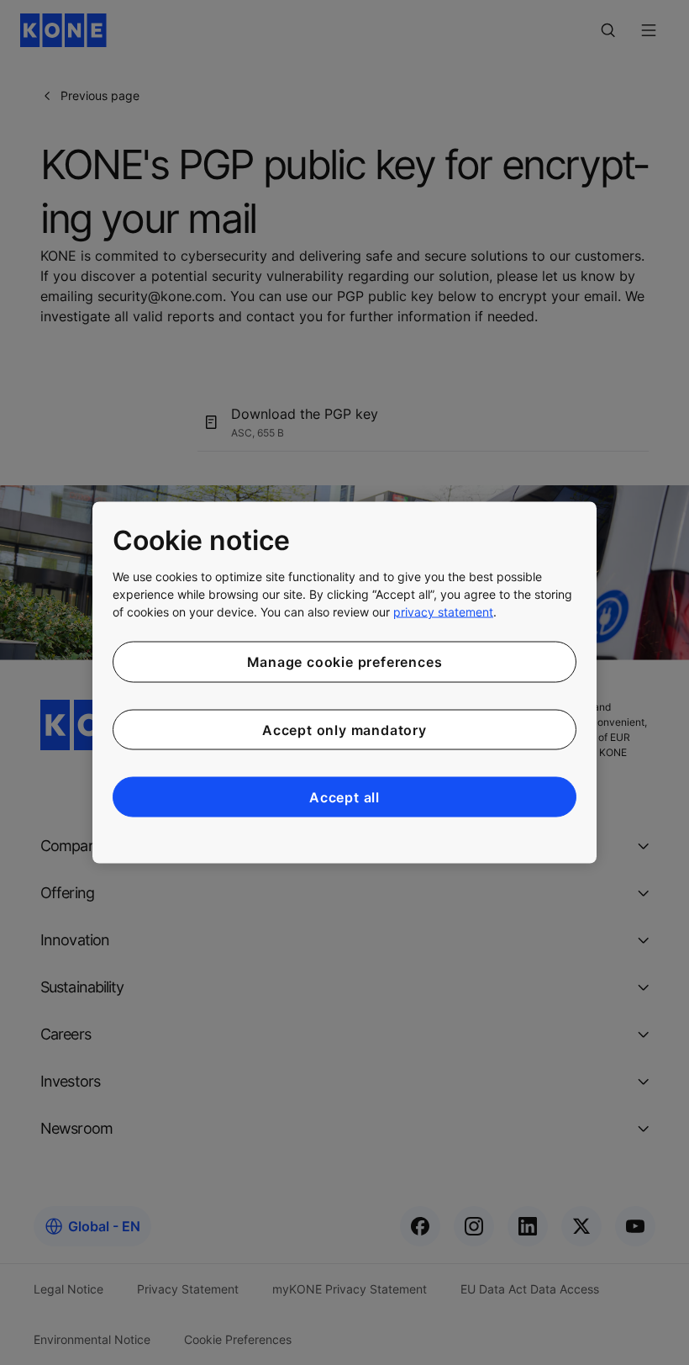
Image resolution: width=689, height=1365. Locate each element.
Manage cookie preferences (345, 661)
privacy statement (443, 612)
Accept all (344, 797)
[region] (344, 682)
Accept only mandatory (344, 729)
